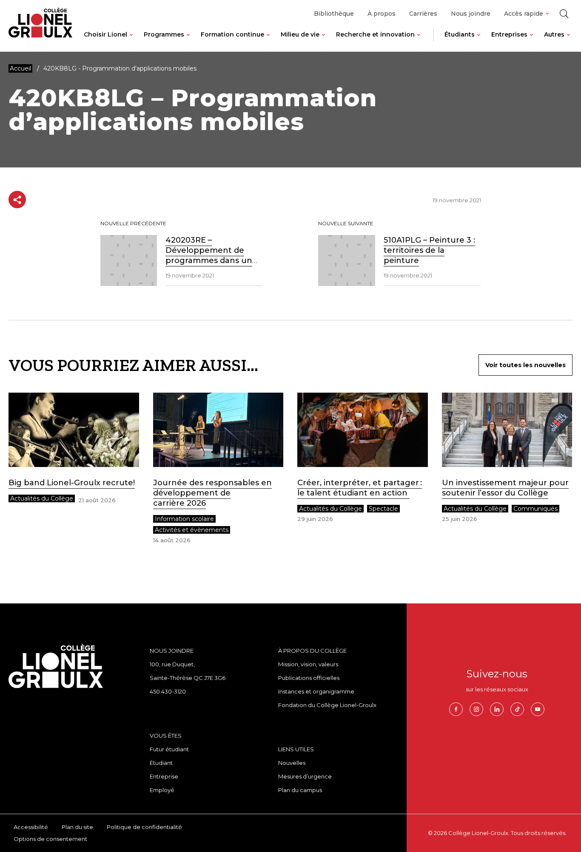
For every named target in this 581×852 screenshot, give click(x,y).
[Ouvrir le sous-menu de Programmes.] (188, 41)
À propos (381, 13)
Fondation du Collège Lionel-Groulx (327, 705)
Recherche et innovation (375, 34)
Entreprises (509, 34)
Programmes (164, 34)
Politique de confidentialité (144, 827)
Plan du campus (300, 790)
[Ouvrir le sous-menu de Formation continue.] (268, 41)
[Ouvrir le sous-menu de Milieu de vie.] (323, 41)
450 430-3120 (168, 691)
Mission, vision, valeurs (308, 664)
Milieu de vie (300, 34)
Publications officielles (308, 677)
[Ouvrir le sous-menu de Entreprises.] (531, 41)
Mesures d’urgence (305, 776)
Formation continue (232, 34)
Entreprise (164, 776)
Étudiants (459, 34)
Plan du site (77, 827)
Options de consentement (50, 838)
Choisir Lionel (105, 34)
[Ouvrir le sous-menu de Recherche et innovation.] (419, 41)
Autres (554, 34)
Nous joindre (470, 13)
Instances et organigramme (316, 691)
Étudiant (161, 762)
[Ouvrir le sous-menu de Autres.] (568, 41)
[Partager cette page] (17, 199)
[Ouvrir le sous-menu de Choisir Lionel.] (131, 41)
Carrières (423, 13)
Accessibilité (31, 827)
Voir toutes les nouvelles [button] (525, 365)
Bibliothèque (334, 13)
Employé (162, 790)
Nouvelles (291, 762)
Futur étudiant (169, 749)
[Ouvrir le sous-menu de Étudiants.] (479, 41)
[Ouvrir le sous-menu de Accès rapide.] (547, 13)
